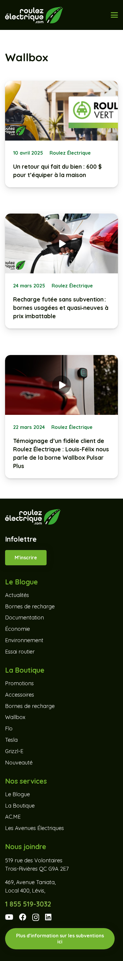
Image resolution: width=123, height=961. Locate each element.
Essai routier (20, 651)
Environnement (24, 640)
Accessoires (19, 694)
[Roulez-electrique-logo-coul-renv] (34, 15)
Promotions (19, 683)
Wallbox (15, 717)
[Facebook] (22, 917)
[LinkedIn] (48, 917)
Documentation (24, 617)
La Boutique (20, 805)
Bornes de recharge (30, 606)
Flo (9, 728)
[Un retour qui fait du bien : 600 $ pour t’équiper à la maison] (61, 134)
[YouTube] (9, 917)
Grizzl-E (14, 751)
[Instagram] (35, 917)
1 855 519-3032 (28, 904)
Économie (17, 628)
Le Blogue (17, 794)
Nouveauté (19, 762)
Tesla (11, 739)
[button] (114, 15)
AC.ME (13, 816)
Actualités (17, 595)
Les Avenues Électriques (34, 828)
